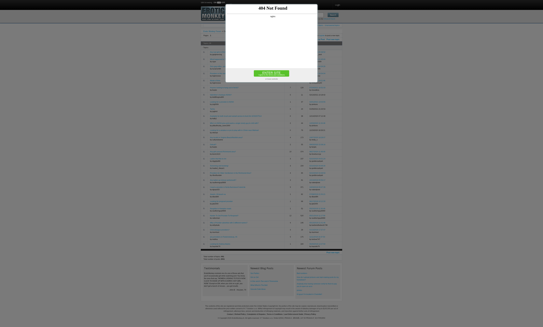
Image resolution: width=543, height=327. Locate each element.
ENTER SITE (271, 73)
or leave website (271, 79)
